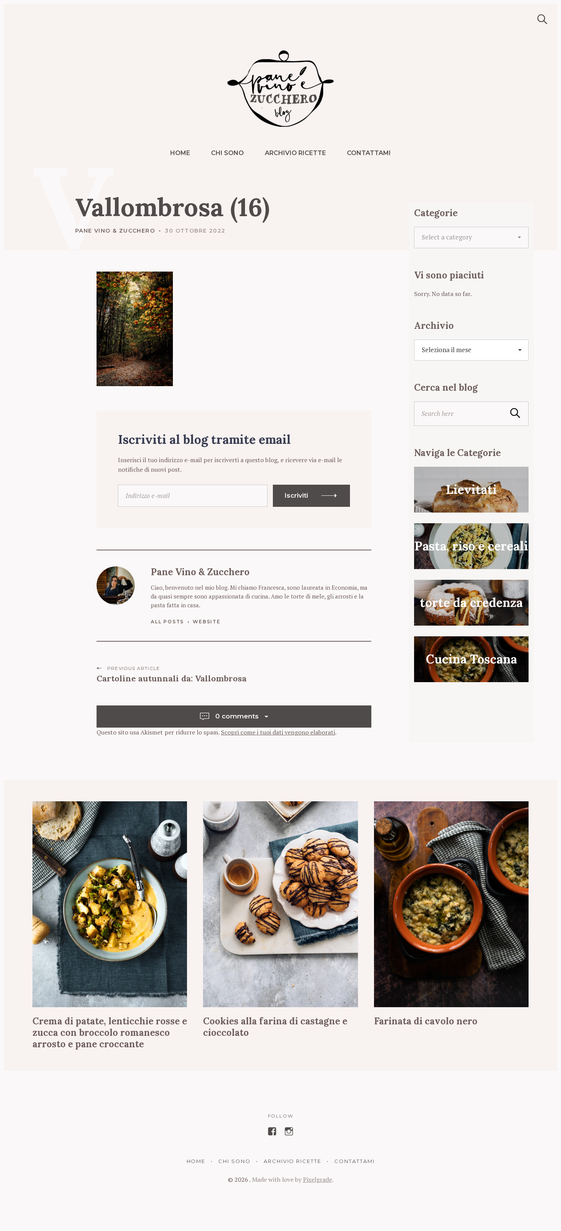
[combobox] (471, 237)
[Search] (539, 19)
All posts (167, 621)
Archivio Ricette (295, 153)
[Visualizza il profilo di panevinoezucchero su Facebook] (272, 1131)
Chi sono (227, 153)
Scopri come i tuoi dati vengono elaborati (278, 732)
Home (180, 153)
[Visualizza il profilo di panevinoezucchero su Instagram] (288, 1131)
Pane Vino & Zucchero (115, 230)
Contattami (369, 153)
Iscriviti (296, 495)
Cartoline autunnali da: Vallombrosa (172, 678)
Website (207, 621)
